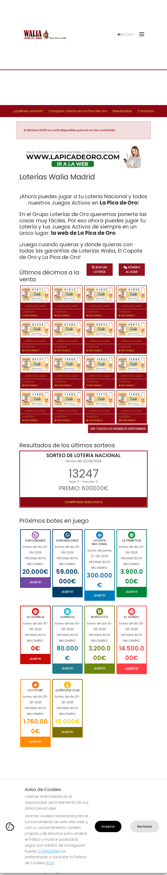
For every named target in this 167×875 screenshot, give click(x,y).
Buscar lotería (100, 269)
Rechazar (144, 826)
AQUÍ (50, 862)
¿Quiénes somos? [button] (28, 111)
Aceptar (108, 826)
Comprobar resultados (83, 502)
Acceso (127, 34)
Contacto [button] (145, 111)
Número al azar (133, 269)
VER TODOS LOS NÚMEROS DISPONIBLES (118, 429)
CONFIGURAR (48, 851)
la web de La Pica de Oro (83, 233)
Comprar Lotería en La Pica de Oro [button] (77, 111)
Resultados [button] (122, 111)
